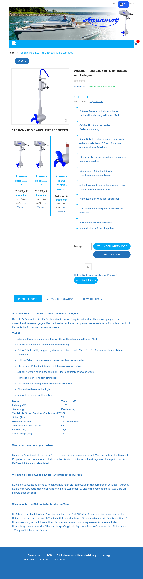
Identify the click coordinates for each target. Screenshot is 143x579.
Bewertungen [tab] (92, 299)
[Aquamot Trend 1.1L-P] (41, 154)
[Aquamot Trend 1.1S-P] (21, 154)
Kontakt (44, 559)
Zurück (22, 61)
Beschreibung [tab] (27, 299)
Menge (78, 246)
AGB (49, 555)
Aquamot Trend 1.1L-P (41, 181)
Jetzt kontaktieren (86, 280)
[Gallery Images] (66, 120)
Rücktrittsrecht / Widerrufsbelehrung (77, 555)
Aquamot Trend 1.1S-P (21, 181)
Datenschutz (35, 555)
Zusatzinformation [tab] (60, 299)
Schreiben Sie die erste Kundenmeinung (79, 81)
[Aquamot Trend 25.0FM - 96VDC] (61, 154)
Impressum (60, 559)
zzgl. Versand (96, 101)
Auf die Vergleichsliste (88, 266)
